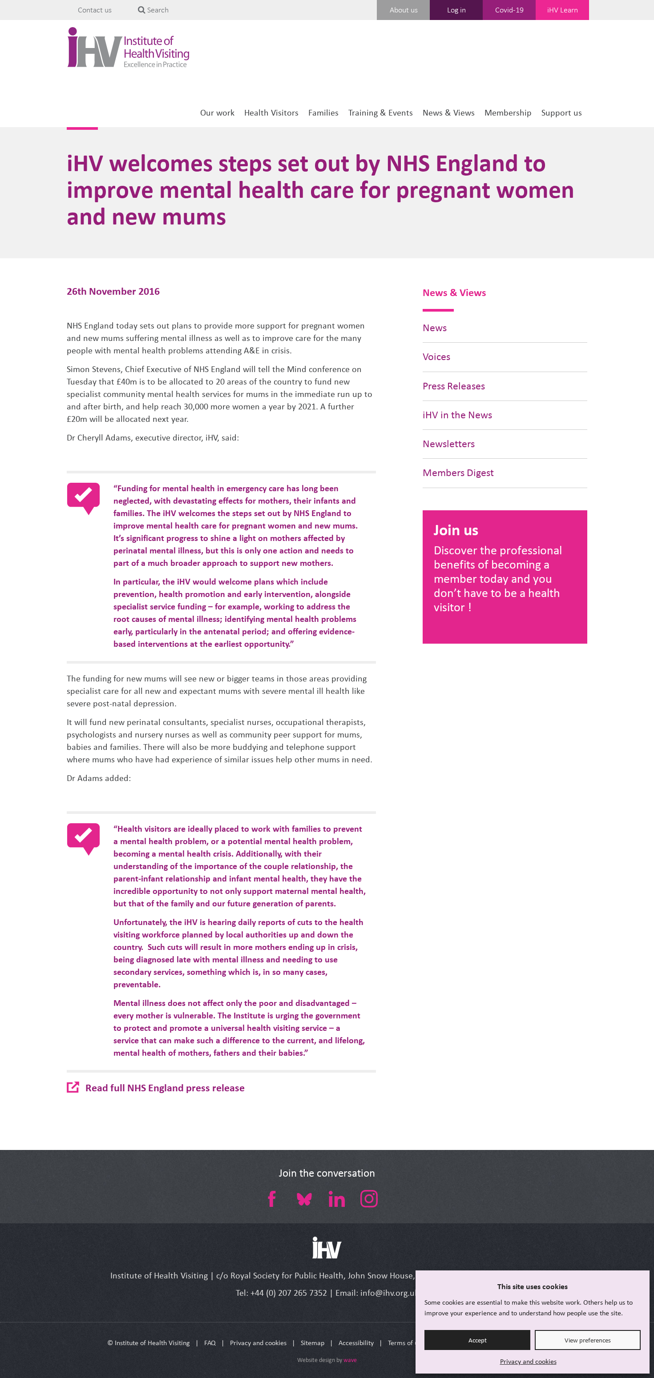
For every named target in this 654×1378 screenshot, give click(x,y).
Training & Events (380, 112)
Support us (561, 112)
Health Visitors (271, 112)
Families (323, 112)
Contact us (95, 10)
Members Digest (458, 472)
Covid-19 (509, 10)
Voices (436, 356)
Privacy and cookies (528, 1361)
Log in (456, 10)
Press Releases (454, 386)
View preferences (588, 1340)
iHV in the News (457, 415)
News (435, 327)
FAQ (210, 1342)
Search (157, 10)
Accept (477, 1340)
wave (350, 1360)
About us (404, 10)
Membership (508, 112)
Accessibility (356, 1342)
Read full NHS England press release (165, 1087)
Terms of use (406, 1342)
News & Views (449, 112)
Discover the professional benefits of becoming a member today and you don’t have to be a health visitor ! (498, 578)
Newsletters (449, 443)
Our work (217, 112)
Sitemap (312, 1342)
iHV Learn (562, 10)
